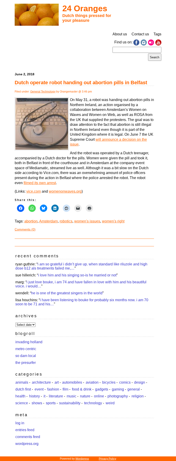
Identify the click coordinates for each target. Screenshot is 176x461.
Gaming (118, 389)
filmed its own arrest (40, 183)
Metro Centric (25, 349)
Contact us (140, 34)
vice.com (33, 191)
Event (39, 389)
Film (65, 389)
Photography (117, 396)
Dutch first (23, 389)
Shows (37, 403)
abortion (31, 221)
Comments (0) (25, 229)
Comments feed (27, 437)
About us (120, 34)
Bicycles (109, 382)
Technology (48, 91)
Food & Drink (81, 389)
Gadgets (101, 389)
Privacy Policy (107, 458)
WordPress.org (26, 444)
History (34, 396)
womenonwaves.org (65, 191)
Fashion (53, 389)
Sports (51, 403)
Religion (138, 396)
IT (44, 396)
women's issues (87, 221)
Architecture (41, 382)
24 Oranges (84, 8)
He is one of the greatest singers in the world (66, 293)
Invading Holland (28, 342)
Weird (110, 403)
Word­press (82, 458)
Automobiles (72, 382)
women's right (113, 221)
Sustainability (69, 403)
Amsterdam (48, 221)
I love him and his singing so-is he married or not (77, 275)
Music (71, 396)
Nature (85, 396)
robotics (66, 221)
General (35, 91)
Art (57, 382)
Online (99, 396)
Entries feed (24, 430)
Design (139, 382)
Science (21, 403)
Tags (157, 34)
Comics (125, 382)
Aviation (92, 382)
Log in (19, 423)
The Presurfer (25, 363)
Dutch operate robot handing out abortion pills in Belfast (81, 82)
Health (20, 396)
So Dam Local (25, 356)
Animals (21, 382)
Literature (56, 396)
